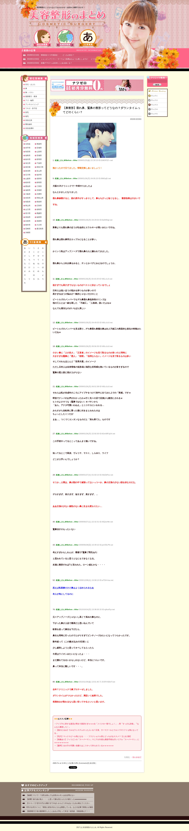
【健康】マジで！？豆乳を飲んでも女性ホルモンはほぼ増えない (50, 795)
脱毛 (27, 112)
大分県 (39, 225)
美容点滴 (28, 120)
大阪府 (27, 194)
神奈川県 (40, 167)
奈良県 (27, 198)
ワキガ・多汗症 (31, 108)
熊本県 (27, 225)
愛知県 (27, 186)
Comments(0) (84, 763)
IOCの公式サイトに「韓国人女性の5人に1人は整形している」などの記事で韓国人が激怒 (59, 807)
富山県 (39, 171)
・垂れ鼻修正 (136, 757)
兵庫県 (39, 194)
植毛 (27, 116)
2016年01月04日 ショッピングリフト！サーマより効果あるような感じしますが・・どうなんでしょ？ (65, 59)
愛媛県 (39, 213)
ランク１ (154, 96)
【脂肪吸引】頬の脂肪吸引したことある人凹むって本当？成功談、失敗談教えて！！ (58, 811)
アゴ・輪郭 (29, 100)
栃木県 (27, 159)
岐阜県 (27, 182)
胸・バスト (29, 92)
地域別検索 (65, 38)
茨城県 (39, 155)
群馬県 (39, 159)
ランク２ (154, 100)
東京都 (27, 167)
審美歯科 (28, 124)
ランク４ (154, 109)
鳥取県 (27, 202)
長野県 (39, 179)
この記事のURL (72, 763)
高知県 (27, 217)
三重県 (39, 186)
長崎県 (39, 221)
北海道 (27, 144)
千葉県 (39, 163)
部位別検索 (42, 38)
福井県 (39, 175)
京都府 (39, 190)
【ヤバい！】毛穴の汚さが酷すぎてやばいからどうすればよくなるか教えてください (58, 803)
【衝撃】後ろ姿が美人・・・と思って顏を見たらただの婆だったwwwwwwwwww (56, 799)
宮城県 (39, 148)
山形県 (39, 152)
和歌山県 (40, 198)
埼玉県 (27, 163)
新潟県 (27, 171)
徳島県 (39, 209)
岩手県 (27, 148)
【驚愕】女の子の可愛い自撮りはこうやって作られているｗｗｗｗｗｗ (85, 746)
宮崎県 (27, 229)
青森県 (39, 144)
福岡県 (39, 217)
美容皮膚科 (29, 128)
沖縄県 (27, 233)
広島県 (39, 206)
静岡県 (39, 182)
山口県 (27, 209)
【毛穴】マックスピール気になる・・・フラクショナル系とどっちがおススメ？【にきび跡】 (94, 736)
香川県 (27, 213)
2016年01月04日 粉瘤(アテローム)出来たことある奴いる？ (49, 63)
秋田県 (27, 152)
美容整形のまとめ (67, 18)
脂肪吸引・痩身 (31, 96)
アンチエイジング (32, 104)
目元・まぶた (30, 84)
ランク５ (154, 114)
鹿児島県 (40, 229)
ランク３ (154, 105)
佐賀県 (27, 221)
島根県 (39, 202)
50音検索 (88, 38)
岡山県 (27, 206)
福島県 (27, 155)
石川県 (27, 175)
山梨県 (27, 179)
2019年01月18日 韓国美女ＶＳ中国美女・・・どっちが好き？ (50, 55)
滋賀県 (27, 190)
